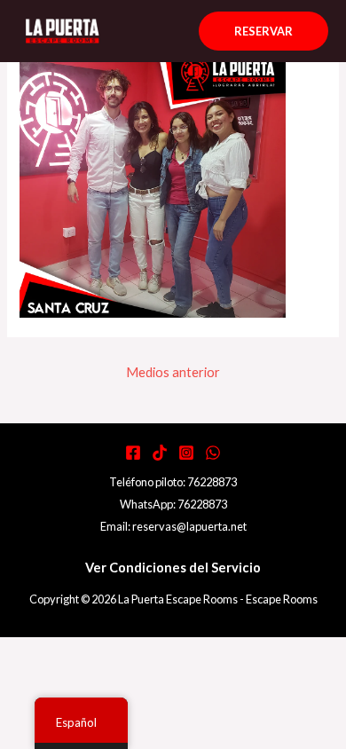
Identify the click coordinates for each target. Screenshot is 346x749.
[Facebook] (133, 453)
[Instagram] (186, 453)
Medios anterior (173, 372)
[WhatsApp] (213, 453)
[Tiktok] (160, 453)
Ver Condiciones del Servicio (173, 567)
